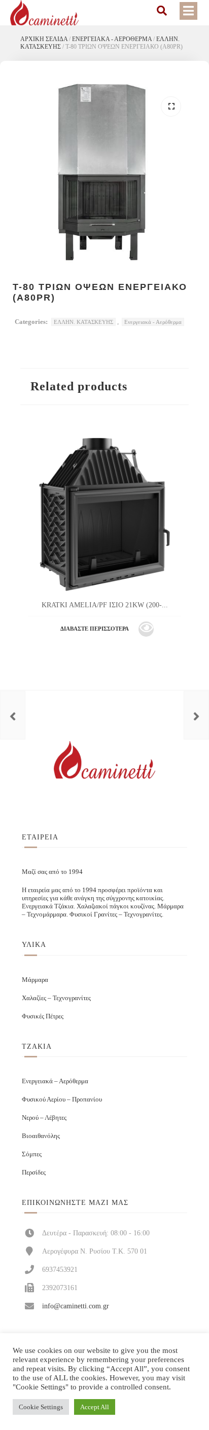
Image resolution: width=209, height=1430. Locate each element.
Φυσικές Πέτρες (42, 1016)
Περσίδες (34, 1172)
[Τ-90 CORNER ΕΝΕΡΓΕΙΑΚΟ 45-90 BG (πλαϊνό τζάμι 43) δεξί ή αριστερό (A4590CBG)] (196, 715)
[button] (171, 106)
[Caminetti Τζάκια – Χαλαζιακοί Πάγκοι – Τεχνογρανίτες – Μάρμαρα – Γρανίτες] (44, 12)
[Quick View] (146, 629)
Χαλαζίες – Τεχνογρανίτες (56, 998)
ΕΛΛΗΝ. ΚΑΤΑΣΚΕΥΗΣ (83, 322)
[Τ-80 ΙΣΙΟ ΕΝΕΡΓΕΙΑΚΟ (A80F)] (12, 715)
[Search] (161, 10)
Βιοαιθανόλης (41, 1136)
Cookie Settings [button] (41, 1407)
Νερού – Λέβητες (44, 1117)
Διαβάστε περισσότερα (94, 629)
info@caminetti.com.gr (75, 1306)
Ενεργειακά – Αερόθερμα (55, 1081)
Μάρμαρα (35, 979)
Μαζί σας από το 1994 (52, 871)
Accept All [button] (94, 1407)
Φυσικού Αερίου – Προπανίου (62, 1099)
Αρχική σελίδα (43, 39)
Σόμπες (32, 1154)
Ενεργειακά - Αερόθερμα (112, 39)
